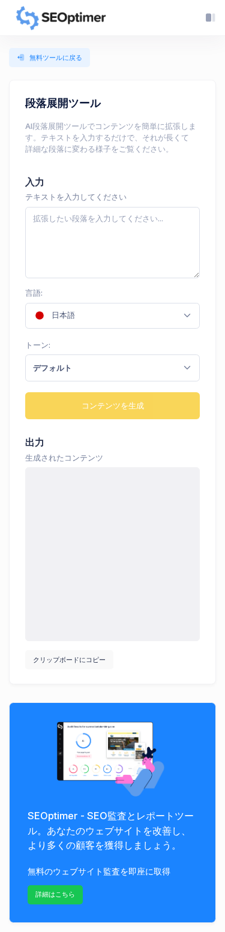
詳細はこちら (55, 894)
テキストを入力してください (76, 197)
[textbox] (105, 315)
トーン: (37, 345)
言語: (34, 292)
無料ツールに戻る (55, 57)
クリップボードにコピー (69, 660)
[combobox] (112, 316)
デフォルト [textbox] (52, 367)
